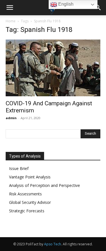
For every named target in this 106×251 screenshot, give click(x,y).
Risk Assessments (25, 194)
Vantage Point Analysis (30, 177)
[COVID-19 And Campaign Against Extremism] (53, 68)
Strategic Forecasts (26, 210)
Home (11, 21)
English (65, 4)
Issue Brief (19, 168)
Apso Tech (52, 244)
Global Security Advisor (30, 202)
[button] (10, 7)
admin (11, 118)
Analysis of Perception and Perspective (44, 185)
